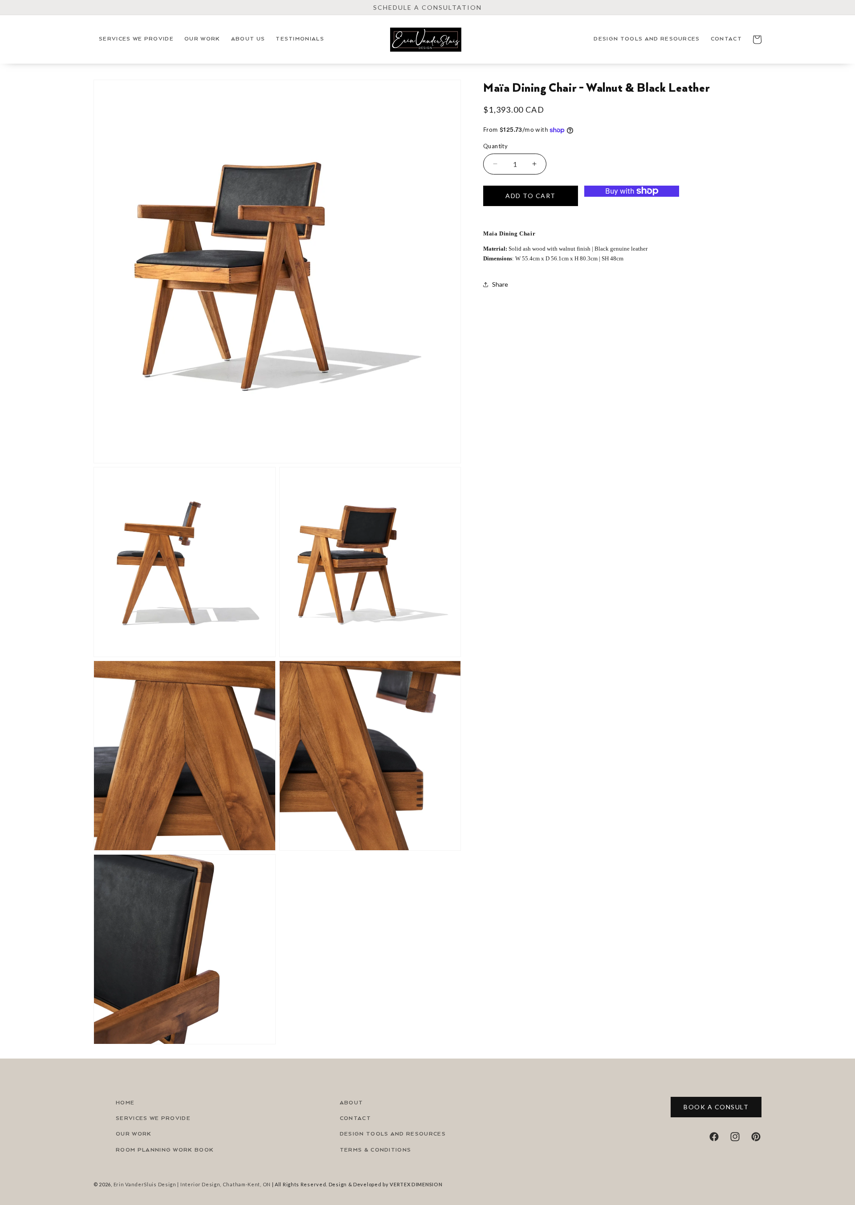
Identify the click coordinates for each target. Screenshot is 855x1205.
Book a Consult (716, 1107)
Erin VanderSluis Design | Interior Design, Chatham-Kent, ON (192, 1184)
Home (125, 1103)
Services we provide (153, 1118)
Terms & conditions (375, 1150)
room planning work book (165, 1150)
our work (134, 1134)
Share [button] (500, 284)
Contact (355, 1118)
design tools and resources (393, 1134)
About (351, 1103)
